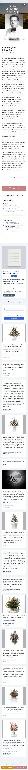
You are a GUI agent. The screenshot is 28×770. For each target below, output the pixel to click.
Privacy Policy (10, 764)
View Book (6, 276)
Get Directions (13, 214)
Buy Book (14, 276)
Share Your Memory (8, 295)
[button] (14, 333)
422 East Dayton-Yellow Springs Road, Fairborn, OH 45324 (14, 210)
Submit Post (14, 318)
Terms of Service (18, 764)
